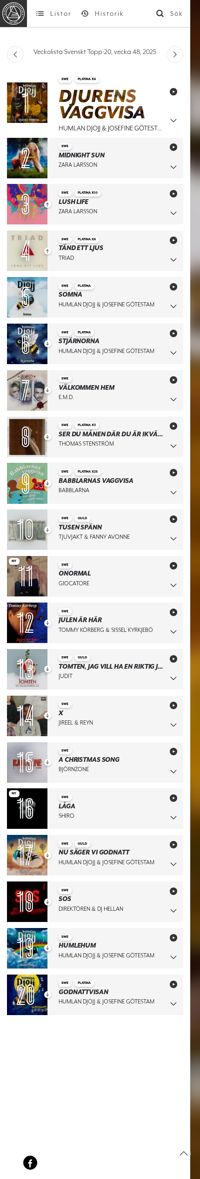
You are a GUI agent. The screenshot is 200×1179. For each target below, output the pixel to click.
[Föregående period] (15, 54)
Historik (109, 13)
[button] (184, 1153)
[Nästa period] (175, 54)
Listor (61, 13)
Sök (176, 13)
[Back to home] (13, 13)
